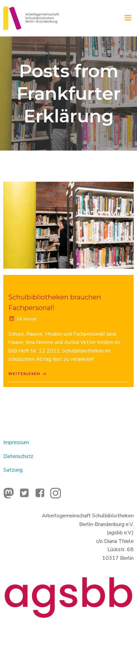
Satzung (13, 470)
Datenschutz (18, 456)
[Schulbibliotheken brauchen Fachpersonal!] (68, 224)
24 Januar (27, 319)
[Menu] (128, 18)
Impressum (16, 442)
